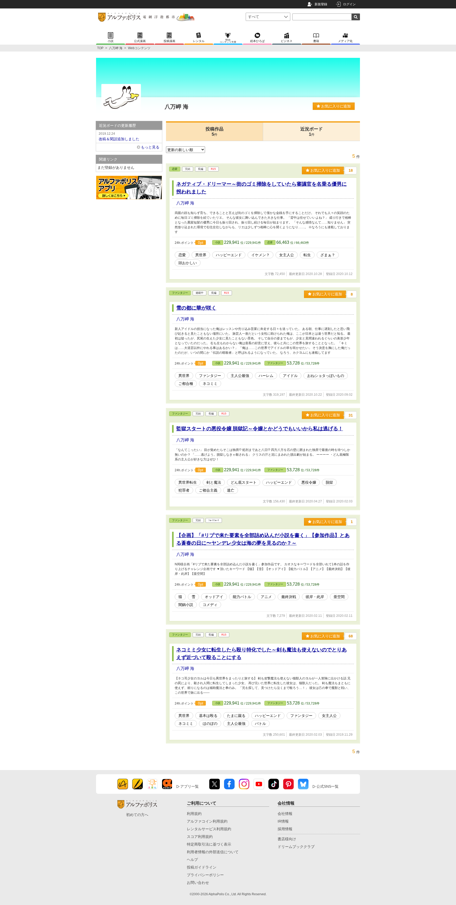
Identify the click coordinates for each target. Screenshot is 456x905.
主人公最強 (240, 376)
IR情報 (283, 821)
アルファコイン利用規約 (207, 821)
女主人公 (286, 255)
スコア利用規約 (200, 836)
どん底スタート (243, 482)
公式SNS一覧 (327, 786)
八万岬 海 (115, 48)
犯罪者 (183, 490)
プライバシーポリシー (205, 875)
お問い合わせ (198, 882)
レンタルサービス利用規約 (209, 829)
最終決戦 (288, 597)
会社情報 (285, 813)
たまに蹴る (236, 715)
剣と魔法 (213, 482)
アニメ (266, 597)
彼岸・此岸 (315, 597)
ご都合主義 (208, 490)
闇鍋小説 (185, 605)
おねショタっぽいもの (325, 376)
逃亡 (230, 490)
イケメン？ (260, 255)
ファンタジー (180, 292)
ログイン (349, 4)
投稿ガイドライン (201, 867)
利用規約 (194, 813)
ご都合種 (185, 383)
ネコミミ (210, 383)
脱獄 (329, 482)
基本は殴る (208, 715)
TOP (100, 48)
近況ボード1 (311, 132)
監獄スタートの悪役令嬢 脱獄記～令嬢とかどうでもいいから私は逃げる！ (259, 428)
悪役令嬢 (308, 482)
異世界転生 (187, 482)
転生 (307, 255)
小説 (217, 242)
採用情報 (285, 829)
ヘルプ (192, 859)
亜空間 (339, 597)
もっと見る (150, 147)
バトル (260, 723)
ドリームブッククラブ (296, 847)
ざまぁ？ (327, 255)
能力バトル (242, 597)
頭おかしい (187, 263)
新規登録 (321, 4)
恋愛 (174, 168)
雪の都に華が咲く (196, 308)
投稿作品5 (215, 132)
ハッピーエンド (229, 255)
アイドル (290, 376)
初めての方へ (137, 815)
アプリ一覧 (189, 786)
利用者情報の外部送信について (213, 852)
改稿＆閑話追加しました (119, 136)
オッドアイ (214, 597)
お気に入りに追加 (335, 106)
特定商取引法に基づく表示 (209, 844)
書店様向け (287, 839)
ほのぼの (210, 723)
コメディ (210, 605)
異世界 (200, 255)
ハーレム (266, 376)
